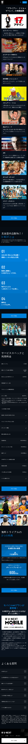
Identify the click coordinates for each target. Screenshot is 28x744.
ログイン (24, 2)
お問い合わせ (18, 735)
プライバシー (12, 735)
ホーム (2, 735)
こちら (23, 402)
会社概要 (6, 735)
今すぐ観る (14, 218)
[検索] (21, 2)
